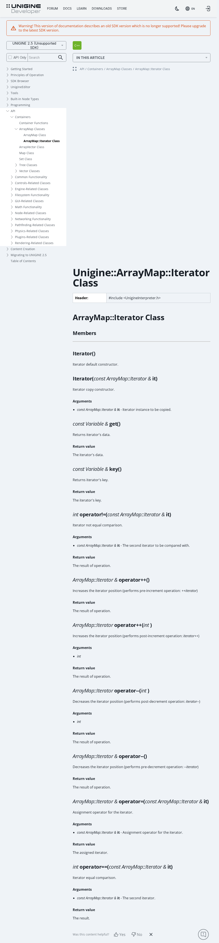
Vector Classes (29, 171)
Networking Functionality (33, 219)
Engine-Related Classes (31, 189)
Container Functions (33, 123)
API (13, 111)
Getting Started (22, 69)
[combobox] (190, 9)
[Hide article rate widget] (151, 934)
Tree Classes (28, 165)
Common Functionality (31, 177)
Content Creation (23, 249)
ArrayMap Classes (32, 129)
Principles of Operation (27, 75)
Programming (20, 105)
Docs (67, 8)
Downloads (102, 8)
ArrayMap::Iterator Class (42, 141)
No (139, 934)
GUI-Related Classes (29, 201)
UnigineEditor (20, 87)
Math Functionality (28, 207)
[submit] (60, 57)
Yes (122, 934)
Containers (23, 117)
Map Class (26, 153)
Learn (82, 8)
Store (122, 8)
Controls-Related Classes (32, 183)
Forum (52, 8)
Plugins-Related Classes (32, 237)
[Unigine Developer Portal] (23, 9)
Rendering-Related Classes (34, 243)
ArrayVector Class (31, 147)
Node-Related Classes (30, 213)
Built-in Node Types (25, 99)
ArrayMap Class (35, 135)
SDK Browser (20, 81)
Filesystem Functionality (32, 195)
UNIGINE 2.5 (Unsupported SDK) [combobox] (34, 45)
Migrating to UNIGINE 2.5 (29, 255)
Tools (14, 93)
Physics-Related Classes (32, 231)
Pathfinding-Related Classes (35, 225)
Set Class (25, 159)
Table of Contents (23, 261)
